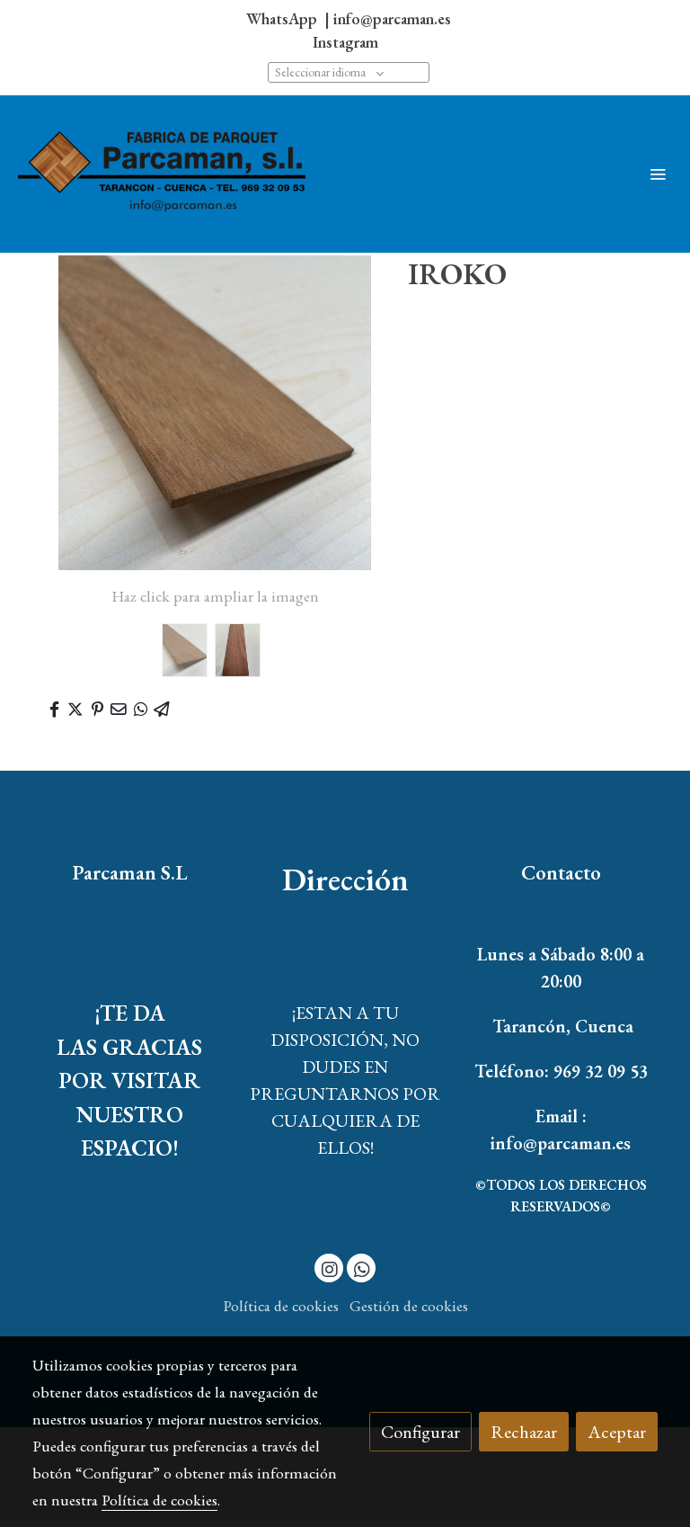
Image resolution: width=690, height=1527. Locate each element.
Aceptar (617, 1431)
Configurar (420, 1431)
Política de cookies (281, 1305)
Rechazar (524, 1431)
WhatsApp (283, 18)
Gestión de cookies (408, 1305)
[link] (161, 174)
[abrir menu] (658, 174)
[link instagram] (329, 1268)
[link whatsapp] (362, 1268)
